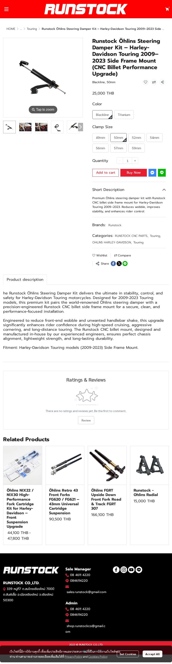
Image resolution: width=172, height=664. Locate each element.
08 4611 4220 (80, 575)
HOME (11, 29)
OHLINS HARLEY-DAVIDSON (112, 242)
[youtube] (131, 569)
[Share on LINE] (125, 263)
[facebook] (116, 569)
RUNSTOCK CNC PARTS (131, 236)
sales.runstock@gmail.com (86, 592)
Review (86, 420)
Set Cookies (128, 654)
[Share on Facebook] (113, 263)
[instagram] (123, 569)
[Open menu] (6, 9)
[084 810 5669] (67, 574)
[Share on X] (119, 263)
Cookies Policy (97, 656)
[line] (139, 569)
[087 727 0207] (67, 609)
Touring (32, 29)
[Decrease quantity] (120, 161)
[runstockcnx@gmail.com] (67, 620)
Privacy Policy (73, 656)
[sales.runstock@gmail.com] (67, 586)
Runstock (114, 225)
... (21, 29)
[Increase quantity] (135, 161)
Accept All (152, 654)
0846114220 (79, 580)
